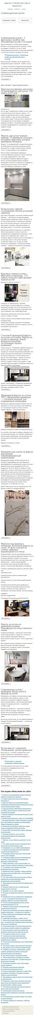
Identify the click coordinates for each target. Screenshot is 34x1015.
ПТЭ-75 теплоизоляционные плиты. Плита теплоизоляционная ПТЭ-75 (15, 903)
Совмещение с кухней (9, 20)
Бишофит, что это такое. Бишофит (13, 891)
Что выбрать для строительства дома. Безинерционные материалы (13, 868)
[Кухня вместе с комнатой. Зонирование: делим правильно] (17, 762)
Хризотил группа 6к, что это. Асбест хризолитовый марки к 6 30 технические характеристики (13, 836)
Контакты (4, 1008)
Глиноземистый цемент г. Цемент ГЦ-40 (15, 918)
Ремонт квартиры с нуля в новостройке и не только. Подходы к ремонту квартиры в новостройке (17, 864)
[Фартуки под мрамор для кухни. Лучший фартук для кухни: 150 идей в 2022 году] (17, 101)
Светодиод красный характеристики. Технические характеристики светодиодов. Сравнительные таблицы (14, 938)
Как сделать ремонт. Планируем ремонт (15, 955)
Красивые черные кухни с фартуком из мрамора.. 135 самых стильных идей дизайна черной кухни (16, 276)
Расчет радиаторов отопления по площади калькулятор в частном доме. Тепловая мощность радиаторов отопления (16, 959)
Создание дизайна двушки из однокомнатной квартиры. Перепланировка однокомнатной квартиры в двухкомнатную (16, 859)
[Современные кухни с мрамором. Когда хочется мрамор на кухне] (17, 732)
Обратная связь (5, 1013)
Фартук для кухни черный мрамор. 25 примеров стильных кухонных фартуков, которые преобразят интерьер (16, 138)
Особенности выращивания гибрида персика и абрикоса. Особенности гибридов (16, 796)
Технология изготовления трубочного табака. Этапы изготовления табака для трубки (15, 827)
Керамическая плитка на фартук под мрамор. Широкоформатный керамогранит (17, 454)
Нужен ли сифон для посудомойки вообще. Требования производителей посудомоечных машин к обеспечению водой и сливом (17, 804)
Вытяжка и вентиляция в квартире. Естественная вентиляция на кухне (12, 968)
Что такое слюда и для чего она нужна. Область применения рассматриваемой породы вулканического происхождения (16, 879)
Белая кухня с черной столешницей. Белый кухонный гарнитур (17, 210)
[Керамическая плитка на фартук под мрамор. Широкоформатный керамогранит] (17, 513)
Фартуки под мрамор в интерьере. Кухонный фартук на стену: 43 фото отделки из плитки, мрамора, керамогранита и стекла (17, 547)
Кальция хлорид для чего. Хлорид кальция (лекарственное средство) (15, 888)
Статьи (23, 9)
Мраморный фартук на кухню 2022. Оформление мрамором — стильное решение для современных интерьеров (16, 398)
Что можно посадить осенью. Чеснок (14, 934)
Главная (10, 9)
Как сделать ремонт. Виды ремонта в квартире (17, 946)
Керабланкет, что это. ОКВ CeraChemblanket (16, 848)
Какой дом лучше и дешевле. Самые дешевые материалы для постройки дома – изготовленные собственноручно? (16, 873)
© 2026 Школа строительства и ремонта (10, 1006)
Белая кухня (25, 20)
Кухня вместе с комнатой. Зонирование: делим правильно (16, 749)
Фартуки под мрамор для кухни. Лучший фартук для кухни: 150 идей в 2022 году (17, 91)
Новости (17, 9)
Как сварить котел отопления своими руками (16, 947)
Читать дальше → (6, 79)
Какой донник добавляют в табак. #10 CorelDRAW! (17, 818)
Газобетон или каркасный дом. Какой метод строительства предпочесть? (15, 851)
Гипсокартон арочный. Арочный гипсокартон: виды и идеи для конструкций (16, 988)
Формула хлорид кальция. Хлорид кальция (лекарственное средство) (15, 907)
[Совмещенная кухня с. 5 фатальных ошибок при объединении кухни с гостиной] (17, 57)
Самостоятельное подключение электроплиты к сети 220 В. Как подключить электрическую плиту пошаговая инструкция (16, 810)
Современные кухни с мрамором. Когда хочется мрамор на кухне (13, 691)
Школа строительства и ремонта (17, 4)
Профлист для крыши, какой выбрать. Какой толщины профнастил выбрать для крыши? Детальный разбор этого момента (15, 951)
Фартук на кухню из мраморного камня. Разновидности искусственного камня (16, 627)
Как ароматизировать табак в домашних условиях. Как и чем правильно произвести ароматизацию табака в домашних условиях (17, 822)
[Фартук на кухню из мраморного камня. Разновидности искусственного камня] (17, 666)
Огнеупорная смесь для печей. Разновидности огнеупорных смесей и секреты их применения (16, 927)
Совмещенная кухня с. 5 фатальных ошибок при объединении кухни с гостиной (16, 39)
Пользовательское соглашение (13, 1008)
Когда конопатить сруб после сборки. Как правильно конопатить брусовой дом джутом (14, 931)
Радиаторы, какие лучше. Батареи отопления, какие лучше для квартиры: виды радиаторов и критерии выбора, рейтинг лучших (16, 983)
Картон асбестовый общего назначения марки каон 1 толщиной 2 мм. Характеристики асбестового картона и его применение (17, 922)
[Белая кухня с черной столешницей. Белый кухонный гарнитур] (17, 256)
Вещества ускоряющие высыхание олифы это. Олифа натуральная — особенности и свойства (16, 911)
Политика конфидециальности (8, 1010)
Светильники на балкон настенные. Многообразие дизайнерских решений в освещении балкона (17, 992)
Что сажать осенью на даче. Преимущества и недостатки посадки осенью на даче (16, 845)
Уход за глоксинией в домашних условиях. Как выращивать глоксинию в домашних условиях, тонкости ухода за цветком (16, 973)
